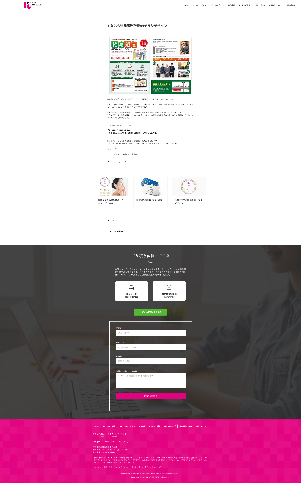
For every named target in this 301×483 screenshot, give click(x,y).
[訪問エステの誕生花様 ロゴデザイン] (189, 186)
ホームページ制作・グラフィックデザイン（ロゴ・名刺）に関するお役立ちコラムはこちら (128, 467)
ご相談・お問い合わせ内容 (126, 371)
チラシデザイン (113, 154)
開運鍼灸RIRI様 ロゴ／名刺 (149, 200)
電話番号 (119, 356)
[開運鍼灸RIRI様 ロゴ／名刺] (151, 186)
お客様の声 (125, 154)
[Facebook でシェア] (108, 162)
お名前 (118, 328)
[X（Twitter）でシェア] (114, 162)
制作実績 (135, 154)
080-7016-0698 (108, 452)
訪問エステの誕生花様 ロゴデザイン (188, 202)
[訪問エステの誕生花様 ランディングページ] (112, 186)
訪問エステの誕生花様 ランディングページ (112, 202)
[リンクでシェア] (120, 162)
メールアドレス (122, 342)
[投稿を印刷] (125, 162)
